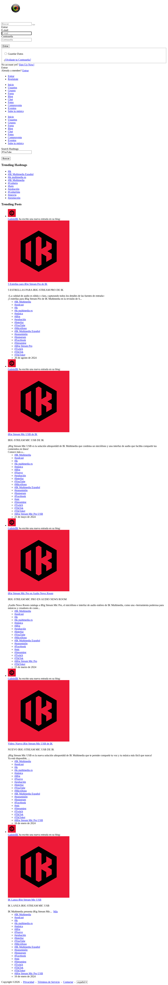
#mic (17, 499)
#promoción (14, 197)
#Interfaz (19, 322)
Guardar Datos (15, 53)
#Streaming (20, 343)
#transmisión (21, 334)
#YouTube (19, 325)
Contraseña (7, 36)
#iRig (17, 316)
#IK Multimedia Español (20, 174)
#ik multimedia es (17, 177)
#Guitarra (13, 183)
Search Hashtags (10, 148)
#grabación (13, 189)
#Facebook (20, 340)
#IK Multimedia (16, 180)
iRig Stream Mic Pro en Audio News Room (30, 593)
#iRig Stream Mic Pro (25, 661)
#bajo (11, 186)
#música (18, 313)
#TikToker (19, 354)
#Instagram (20, 337)
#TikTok (18, 351)
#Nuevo (18, 472)
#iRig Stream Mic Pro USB (28, 513)
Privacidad (28, 982)
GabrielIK (13, 219)
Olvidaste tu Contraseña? (18, 59)
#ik (9, 171)
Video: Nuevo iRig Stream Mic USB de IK (30, 743)
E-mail (4, 30)
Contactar (68, 982)
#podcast (19, 304)
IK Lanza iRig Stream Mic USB (24, 899)
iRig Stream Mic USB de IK (22, 434)
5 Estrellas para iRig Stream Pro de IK (27, 284)
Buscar (6, 158)
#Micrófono (20, 328)
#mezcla (12, 194)
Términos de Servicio (49, 982)
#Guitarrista (14, 192)
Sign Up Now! (26, 64)
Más (55, 911)
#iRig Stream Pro (23, 346)
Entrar (5, 46)
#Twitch (18, 349)
